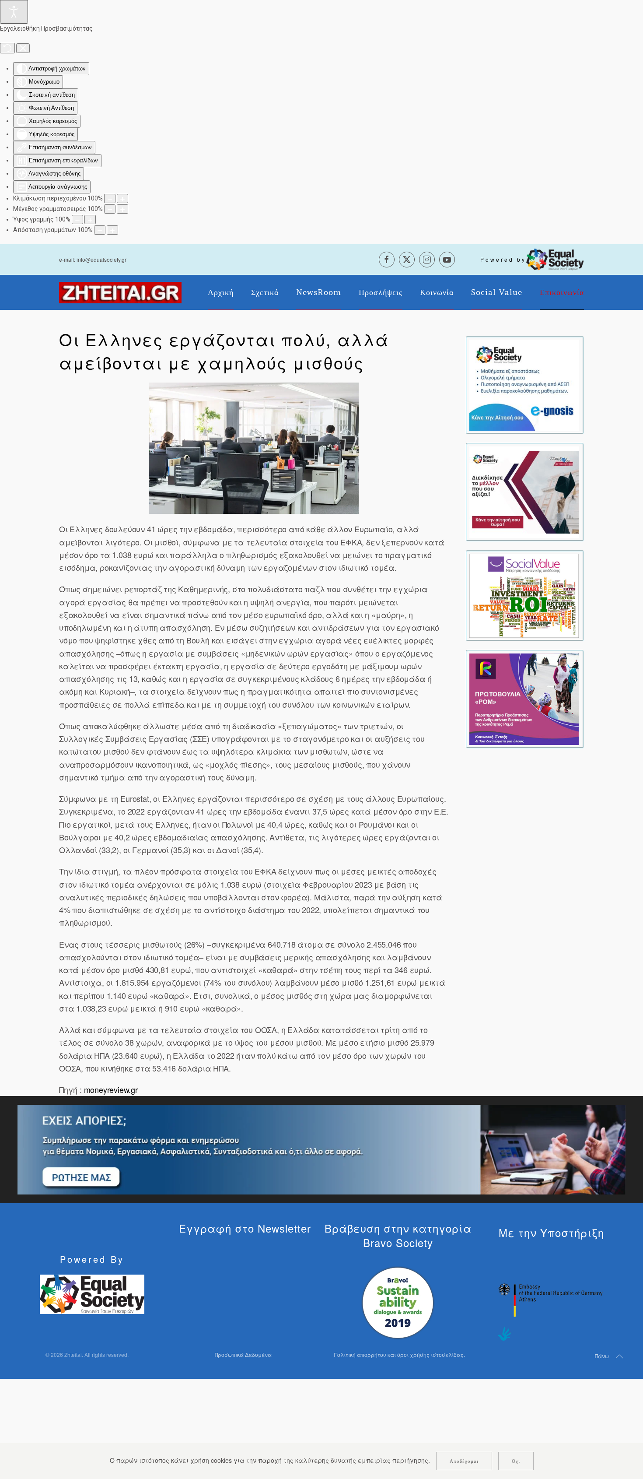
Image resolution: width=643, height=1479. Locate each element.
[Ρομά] (524, 698)
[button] (253, 448)
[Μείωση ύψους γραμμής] (77, 219)
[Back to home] (120, 292)
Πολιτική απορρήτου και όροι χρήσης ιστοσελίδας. (399, 1354)
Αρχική (221, 292)
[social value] (524, 594)
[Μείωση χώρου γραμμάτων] (99, 230)
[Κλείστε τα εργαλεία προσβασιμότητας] (23, 48)
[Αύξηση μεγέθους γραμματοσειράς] (122, 209)
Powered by (503, 259)
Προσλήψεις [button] (380, 292)
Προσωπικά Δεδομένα (243, 1354)
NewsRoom (318, 292)
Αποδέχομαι (464, 1461)
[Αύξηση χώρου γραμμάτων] (112, 230)
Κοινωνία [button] (437, 292)
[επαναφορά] (7, 48)
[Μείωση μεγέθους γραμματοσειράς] (109, 209)
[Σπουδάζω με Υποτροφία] (524, 491)
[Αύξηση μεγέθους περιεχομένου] (122, 198)
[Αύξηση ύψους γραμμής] (90, 219)
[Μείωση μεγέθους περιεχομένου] (109, 198)
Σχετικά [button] (265, 292)
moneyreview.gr (111, 1089)
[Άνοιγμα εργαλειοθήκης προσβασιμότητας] (14, 12)
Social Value (496, 292)
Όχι (516, 1461)
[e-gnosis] (524, 384)
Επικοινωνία (562, 292)
